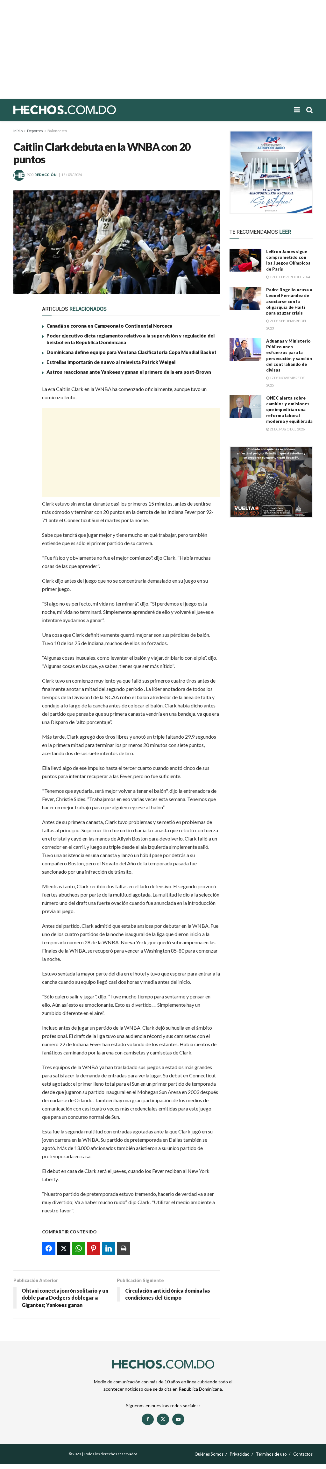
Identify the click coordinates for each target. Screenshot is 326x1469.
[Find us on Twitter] (163, 1419)
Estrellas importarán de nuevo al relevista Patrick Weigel (110, 362)
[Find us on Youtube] (178, 1419)
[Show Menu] (297, 110)
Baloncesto (57, 130)
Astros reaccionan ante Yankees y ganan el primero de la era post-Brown (128, 372)
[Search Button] (309, 110)
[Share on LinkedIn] (22, 451)
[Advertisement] (163, 49)
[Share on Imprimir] (22, 465)
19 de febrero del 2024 (289, 277)
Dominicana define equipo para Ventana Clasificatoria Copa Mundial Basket (131, 352)
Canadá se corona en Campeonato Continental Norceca (109, 326)
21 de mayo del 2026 (287, 429)
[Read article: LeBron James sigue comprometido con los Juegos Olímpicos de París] (245, 260)
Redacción (45, 175)
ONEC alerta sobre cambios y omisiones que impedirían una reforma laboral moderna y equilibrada (289, 409)
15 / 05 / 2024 (71, 175)
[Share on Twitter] (22, 407)
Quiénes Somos (209, 1454)
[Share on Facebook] (22, 392)
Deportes (35, 130)
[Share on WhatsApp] (22, 421)
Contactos (303, 1454)
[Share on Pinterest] (22, 436)
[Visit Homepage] (86, 109)
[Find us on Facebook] (148, 1419)
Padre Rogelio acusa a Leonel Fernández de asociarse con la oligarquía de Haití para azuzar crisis (289, 301)
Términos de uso (271, 1454)
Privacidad (240, 1454)
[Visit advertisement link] (271, 172)
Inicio (18, 130)
